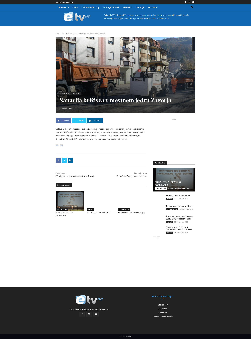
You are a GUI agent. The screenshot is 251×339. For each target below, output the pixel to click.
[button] (192, 7)
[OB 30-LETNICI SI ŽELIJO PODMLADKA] (70, 201)
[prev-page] (154, 238)
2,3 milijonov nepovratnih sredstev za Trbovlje (75, 176)
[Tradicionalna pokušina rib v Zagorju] (132, 201)
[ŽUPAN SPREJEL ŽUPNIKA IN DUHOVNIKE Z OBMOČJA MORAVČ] (158, 230)
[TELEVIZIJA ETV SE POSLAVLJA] (101, 201)
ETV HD (170, 188)
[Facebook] (185, 2)
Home (58, 34)
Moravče (169, 222)
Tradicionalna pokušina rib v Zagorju (132, 213)
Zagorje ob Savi (75, 93)
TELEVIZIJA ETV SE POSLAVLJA (99, 213)
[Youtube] (193, 2)
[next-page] (158, 238)
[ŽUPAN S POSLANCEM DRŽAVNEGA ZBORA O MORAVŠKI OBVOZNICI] (158, 219)
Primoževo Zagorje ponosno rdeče (132, 176)
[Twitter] (189, 2)
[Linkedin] (70, 160)
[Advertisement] (174, 138)
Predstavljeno (67, 34)
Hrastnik (90, 209)
